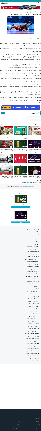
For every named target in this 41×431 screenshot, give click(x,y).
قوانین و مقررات (29, 182)
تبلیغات (39, 415)
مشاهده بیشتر (20, 193)
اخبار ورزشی (18, 414)
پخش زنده (18, 425)
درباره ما (39, 417)
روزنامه (19, 419)
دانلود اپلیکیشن (38, 412)
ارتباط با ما (38, 414)
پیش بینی (19, 424)
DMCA (39, 422)
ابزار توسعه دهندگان (37, 418)
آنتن (19, 422)
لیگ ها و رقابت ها (17, 417)
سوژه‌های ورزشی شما (17, 412)
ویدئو (19, 418)
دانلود (3, 112)
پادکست (19, 415)
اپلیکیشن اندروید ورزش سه (4, 2)
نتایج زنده (19, 421)
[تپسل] (1, 105)
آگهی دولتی (38, 424)
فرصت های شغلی (38, 419)
